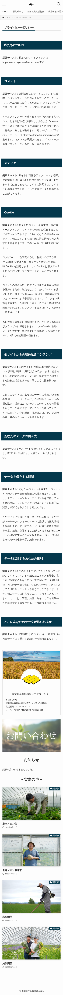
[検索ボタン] (59, 4)
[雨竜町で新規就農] (31, 4)
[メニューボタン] (4, 4)
